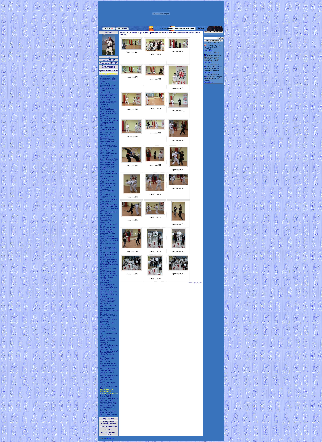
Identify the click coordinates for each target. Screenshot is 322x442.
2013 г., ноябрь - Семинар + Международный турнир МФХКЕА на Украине (109, 123)
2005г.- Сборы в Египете (108, 252)
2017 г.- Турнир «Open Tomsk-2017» (107, 324)
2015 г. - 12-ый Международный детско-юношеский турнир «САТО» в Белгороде (109, 94)
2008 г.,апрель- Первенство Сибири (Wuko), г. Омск (107, 220)
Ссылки (108, 429)
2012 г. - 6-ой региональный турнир (108, 144)
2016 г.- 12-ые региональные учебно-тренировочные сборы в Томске (108, 79)
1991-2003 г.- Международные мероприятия (106, 280)
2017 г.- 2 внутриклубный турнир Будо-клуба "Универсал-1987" (109, 347)
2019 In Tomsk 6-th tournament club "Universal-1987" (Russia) (109, 391)
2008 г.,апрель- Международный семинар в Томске (106, 215)
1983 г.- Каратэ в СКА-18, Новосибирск (109, 295)
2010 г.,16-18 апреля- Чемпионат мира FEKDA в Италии (109, 173)
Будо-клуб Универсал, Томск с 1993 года (107, 285)
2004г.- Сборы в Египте (108, 272)
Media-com (110, 438)
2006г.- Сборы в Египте (108, 247)
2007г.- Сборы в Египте (108, 228)
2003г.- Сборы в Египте (108, 273)
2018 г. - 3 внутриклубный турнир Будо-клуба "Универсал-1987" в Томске (109, 353)
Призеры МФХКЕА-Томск (108, 71)
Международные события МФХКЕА (108, 67)
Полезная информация (108, 426)
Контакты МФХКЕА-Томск (108, 433)
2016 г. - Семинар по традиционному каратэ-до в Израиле (108, 319)
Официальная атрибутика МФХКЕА (108, 422)
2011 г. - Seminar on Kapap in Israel (107, 151)
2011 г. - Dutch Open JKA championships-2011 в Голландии (108, 155)
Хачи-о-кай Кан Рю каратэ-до (131, 33)
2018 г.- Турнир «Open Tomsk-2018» (107, 359)
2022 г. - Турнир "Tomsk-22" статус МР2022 (108, 415)
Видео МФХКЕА (108, 419)
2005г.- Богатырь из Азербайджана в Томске (108, 258)
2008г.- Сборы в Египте (108, 212)
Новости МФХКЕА (108, 60)
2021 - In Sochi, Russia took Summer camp (108, 412)
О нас (108, 57)
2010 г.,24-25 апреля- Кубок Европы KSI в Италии (107, 168)
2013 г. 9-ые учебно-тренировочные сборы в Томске (108, 129)
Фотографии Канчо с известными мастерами (108, 315)
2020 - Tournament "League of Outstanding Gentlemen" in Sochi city (108, 402)
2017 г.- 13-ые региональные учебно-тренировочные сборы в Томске (108, 329)
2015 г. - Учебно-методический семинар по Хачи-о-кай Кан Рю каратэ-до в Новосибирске (108, 102)
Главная (108, 32)
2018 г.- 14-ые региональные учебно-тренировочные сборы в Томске (108, 364)
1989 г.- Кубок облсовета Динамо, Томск (108, 288)
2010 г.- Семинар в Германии (106, 177)
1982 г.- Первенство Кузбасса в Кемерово (107, 299)
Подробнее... (208, 50)
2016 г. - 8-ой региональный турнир (108, 84)
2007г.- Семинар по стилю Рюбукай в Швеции (109, 237)
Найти (220, 38)
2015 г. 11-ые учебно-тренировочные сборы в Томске (108, 88)
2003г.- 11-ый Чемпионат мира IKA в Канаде (109, 276)
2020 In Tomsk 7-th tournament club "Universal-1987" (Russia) (109, 396)
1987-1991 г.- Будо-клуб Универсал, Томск (108, 292)
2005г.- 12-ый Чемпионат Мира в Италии (109, 255)
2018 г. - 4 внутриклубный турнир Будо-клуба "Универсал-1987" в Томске (109, 371)
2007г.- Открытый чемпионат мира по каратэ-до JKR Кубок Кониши (107, 232)
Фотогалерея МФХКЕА (108, 74)
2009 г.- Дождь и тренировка (105, 188)
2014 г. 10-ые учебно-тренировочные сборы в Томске (108, 113)
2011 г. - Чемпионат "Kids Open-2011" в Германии (109, 160)
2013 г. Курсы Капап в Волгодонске (107, 137)
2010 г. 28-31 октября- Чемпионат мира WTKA (108, 163)
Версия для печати (195, 283)
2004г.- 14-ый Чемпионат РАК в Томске (109, 265)
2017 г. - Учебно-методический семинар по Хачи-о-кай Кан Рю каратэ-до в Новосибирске (108, 340)
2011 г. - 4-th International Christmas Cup (108, 147)
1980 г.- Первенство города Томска (107, 302)
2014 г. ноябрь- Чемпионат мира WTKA (108, 109)
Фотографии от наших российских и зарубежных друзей (109, 310)
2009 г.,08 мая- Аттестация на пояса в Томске (108, 196)
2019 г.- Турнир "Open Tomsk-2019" (107, 383)
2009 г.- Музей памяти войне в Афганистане (108, 184)
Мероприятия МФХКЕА (108, 63)
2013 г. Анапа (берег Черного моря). (107, 133)
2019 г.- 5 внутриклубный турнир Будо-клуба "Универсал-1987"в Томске (109, 378)
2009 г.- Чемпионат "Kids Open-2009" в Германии (108, 206)
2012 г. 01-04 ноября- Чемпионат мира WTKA (108, 140)
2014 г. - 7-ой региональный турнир (108, 117)
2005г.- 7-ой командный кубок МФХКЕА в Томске (108, 262)
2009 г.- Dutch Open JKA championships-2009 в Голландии (108, 201)
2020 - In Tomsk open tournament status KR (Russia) (107, 407)
